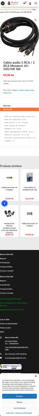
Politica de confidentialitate (23, 413)
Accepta (19, 396)
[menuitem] (3, 3)
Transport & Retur (6, 267)
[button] (36, 376)
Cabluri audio (26, 9)
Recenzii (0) (7, 109)
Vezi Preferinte (19, 408)
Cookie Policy (10, 413)
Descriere (7, 106)
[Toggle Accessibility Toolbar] (4, 203)
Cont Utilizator (5, 263)
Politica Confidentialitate (8, 324)
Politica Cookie (5, 328)
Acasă (2, 9)
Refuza (19, 402)
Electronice (10, 9)
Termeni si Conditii (6, 271)
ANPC (2, 332)
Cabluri (17, 9)
